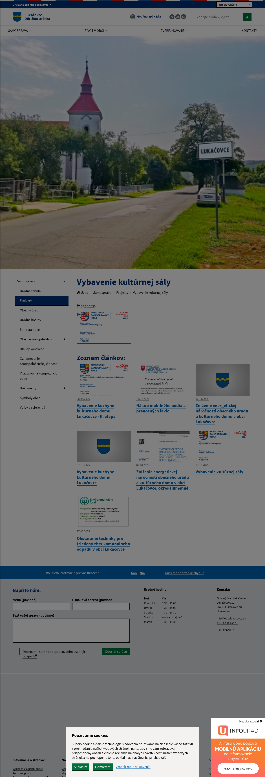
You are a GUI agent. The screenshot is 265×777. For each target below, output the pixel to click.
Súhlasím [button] (80, 767)
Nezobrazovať (249, 721)
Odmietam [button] (103, 767)
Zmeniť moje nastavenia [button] (133, 767)
